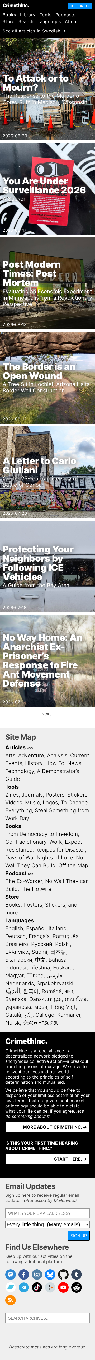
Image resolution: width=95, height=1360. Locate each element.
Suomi (39, 952)
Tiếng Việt (63, 1007)
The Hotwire (36, 889)
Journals (32, 795)
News (74, 763)
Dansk (37, 999)
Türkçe (35, 975)
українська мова (26, 1007)
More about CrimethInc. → (55, 1127)
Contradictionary (25, 842)
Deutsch (15, 936)
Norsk (12, 1023)
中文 (40, 960)
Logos (50, 802)
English (14, 928)
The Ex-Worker (23, 881)
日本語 (58, 952)
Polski (62, 944)
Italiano (57, 928)
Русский (41, 944)
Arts (10, 755)
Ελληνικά (17, 952)
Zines (12, 795)
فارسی (54, 975)
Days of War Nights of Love (39, 857)
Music (32, 802)
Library (28, 14)
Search (26, 21)
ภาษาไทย (76, 999)
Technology (19, 771)
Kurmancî (68, 1015)
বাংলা (69, 991)
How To (54, 763)
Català (13, 1015)
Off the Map (73, 865)
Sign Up (78, 1235)
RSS (30, 748)
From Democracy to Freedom (41, 834)
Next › (47, 713)
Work (55, 842)
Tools (45, 14)
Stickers (77, 795)
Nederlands (19, 983)
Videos (13, 802)
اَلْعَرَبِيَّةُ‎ (12, 991)
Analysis (57, 755)
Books (9, 14)
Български (18, 960)
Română (52, 991)
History (33, 763)
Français (39, 936)
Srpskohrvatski (55, 983)
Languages (49, 21)
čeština (41, 968)
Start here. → (70, 1159)
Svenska (15, 999)
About (71, 21)
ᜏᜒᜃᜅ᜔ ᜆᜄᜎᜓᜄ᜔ (40, 1023)
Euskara (63, 968)
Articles (15, 747)
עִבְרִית (55, 999)
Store (9, 21)
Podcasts (65, 14)
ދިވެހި (28, 1015)
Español (36, 928)
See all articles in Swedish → (34, 31)
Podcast (16, 873)
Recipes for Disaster (60, 850)
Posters (55, 795)
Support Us (80, 6)
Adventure (31, 755)
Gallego (44, 1015)
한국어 (31, 991)
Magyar (14, 975)
